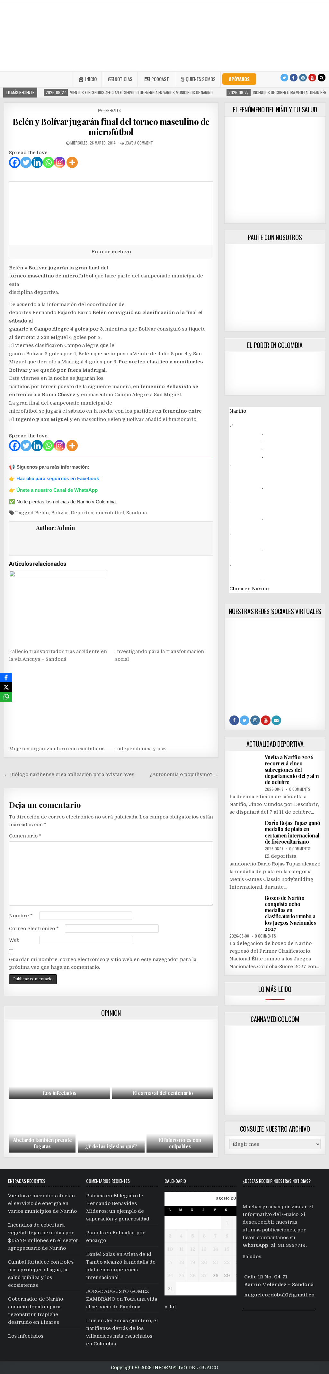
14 (215, 1249)
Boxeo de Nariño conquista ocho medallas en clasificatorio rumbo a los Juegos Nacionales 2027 (290, 913)
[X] (6, 687)
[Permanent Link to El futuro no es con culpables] (180, 1127)
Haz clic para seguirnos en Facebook (57, 478)
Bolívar (59, 513)
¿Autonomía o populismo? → (184, 774)
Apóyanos (239, 78)
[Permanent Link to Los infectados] (59, 1061)
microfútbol (109, 513)
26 (193, 1275)
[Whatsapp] (48, 162)
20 (204, 1262)
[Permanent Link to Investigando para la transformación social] (164, 607)
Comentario (25, 836)
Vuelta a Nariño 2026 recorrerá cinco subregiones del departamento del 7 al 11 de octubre (292, 769)
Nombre (21, 916)
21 (215, 1262)
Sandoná (136, 513)
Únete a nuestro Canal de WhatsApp (57, 490)
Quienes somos (201, 78)
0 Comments (299, 789)
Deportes (82, 513)
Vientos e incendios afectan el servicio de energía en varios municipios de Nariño (42, 1203)
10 (170, 1249)
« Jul (170, 1307)
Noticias (123, 78)
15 (226, 1249)
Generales (112, 110)
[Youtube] (312, 77)
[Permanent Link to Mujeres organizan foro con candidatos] (58, 705)
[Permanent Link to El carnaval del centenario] (162, 1061)
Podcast (160, 78)
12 (192, 1249)
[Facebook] (294, 77)
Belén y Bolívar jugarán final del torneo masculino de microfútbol (111, 126)
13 (204, 1249)
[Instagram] (303, 77)
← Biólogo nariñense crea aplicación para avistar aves (69, 774)
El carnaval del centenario (162, 1092)
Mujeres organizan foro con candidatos (56, 749)
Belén (42, 513)
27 (204, 1275)
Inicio (91, 78)
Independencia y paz (140, 749)
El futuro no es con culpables (179, 1142)
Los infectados (59, 1092)
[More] (72, 162)
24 (170, 1275)
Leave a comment (139, 142)
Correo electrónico (34, 928)
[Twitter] (284, 77)
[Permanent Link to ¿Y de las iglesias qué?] (111, 1127)
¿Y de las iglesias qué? (111, 1146)
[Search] (321, 77)
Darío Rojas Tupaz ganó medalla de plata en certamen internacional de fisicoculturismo (292, 832)
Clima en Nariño (249, 589)
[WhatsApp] (6, 697)
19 (192, 1262)
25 (181, 1275)
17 (170, 1262)
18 (181, 1262)
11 (181, 1249)
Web (14, 940)
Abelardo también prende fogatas (42, 1142)
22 (227, 1262)
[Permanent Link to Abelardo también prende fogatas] (42, 1127)
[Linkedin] (37, 162)
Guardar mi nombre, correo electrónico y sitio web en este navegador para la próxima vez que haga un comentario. (102, 963)
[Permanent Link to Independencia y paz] (164, 705)
